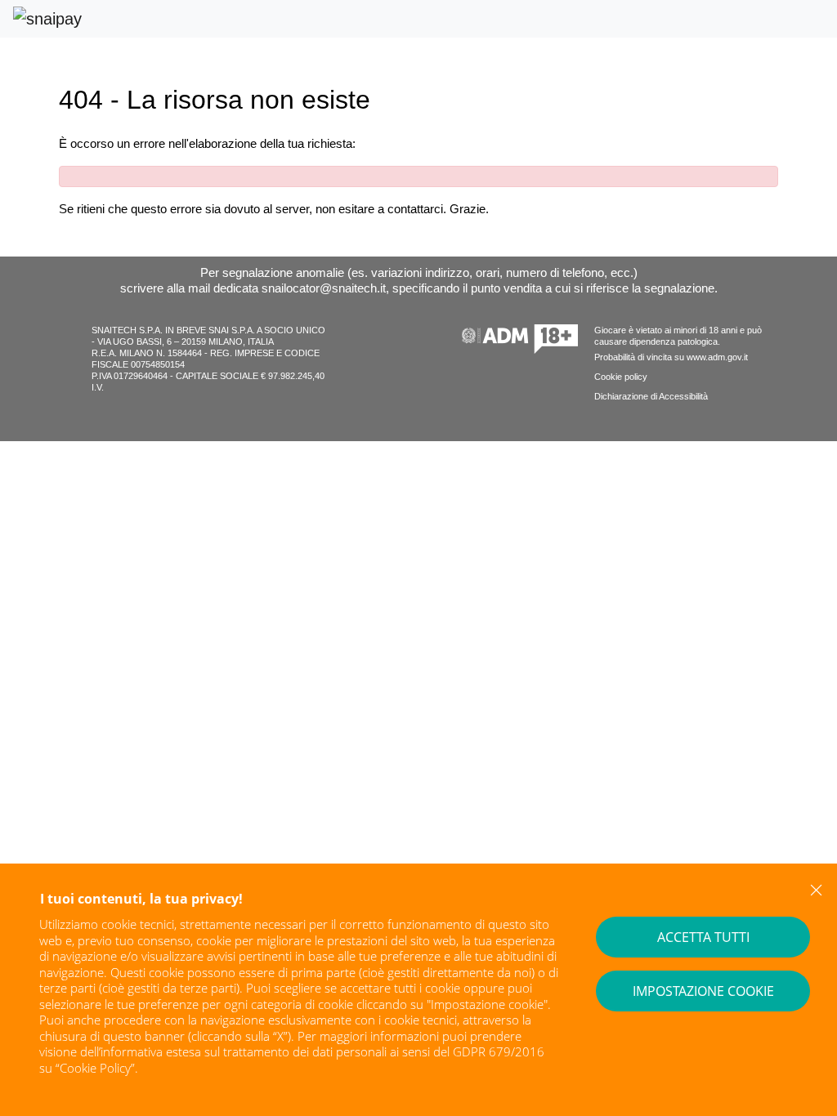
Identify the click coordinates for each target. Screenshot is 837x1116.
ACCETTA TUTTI (703, 937)
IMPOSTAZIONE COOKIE (703, 991)
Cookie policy (620, 377)
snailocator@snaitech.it (324, 288)
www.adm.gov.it (717, 357)
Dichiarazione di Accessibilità (651, 396)
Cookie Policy (95, 1068)
